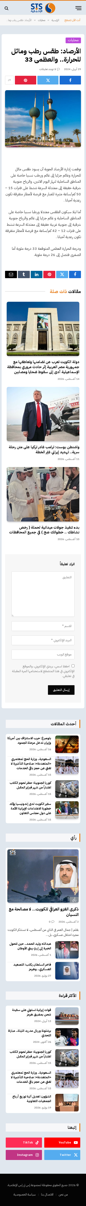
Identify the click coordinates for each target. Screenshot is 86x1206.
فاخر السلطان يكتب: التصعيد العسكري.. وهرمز (32, 967)
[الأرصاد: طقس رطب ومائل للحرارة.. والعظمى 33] (43, 118)
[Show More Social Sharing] (9, 80)
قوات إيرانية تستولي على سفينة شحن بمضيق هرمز (31, 1012)
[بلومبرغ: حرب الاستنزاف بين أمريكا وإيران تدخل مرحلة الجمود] (67, 744)
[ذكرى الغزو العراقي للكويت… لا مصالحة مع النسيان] (43, 876)
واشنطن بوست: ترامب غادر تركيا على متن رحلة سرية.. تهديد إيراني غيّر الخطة (44, 449)
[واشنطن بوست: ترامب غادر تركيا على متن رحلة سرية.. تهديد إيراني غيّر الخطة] (43, 414)
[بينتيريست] (25, 80)
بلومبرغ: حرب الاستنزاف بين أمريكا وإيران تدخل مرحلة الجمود (29, 740)
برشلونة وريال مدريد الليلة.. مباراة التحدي (29, 1033)
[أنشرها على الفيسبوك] (70, 80)
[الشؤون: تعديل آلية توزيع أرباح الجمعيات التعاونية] (67, 1102)
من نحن (63, 1194)
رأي (74, 899)
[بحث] (7, 8)
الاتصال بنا (47, 1194)
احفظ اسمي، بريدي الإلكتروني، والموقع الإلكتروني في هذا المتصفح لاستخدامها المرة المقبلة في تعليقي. (43, 671)
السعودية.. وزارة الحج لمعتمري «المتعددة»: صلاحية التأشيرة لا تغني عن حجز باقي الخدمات (31, 764)
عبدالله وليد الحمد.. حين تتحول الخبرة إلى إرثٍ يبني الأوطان (30, 946)
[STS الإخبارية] (43, 8)
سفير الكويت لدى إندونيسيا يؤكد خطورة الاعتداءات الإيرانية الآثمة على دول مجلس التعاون (30, 808)
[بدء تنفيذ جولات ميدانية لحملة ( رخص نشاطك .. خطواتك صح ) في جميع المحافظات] (43, 494)
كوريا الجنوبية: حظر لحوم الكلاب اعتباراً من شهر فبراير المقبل (30, 785)
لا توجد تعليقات (47, 69)
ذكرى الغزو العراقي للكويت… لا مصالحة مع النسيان (44, 912)
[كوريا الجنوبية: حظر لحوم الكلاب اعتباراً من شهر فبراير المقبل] (67, 789)
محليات (73, 40)
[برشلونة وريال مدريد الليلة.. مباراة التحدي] (67, 1037)
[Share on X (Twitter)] (48, 80)
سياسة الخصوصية (25, 1194)
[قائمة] (78, 8)
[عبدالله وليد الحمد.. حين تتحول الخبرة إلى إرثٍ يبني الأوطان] (67, 950)
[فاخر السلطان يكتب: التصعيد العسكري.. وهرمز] (67, 971)
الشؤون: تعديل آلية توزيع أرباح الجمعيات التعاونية (31, 1098)
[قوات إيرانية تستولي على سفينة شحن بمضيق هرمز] (67, 1016)
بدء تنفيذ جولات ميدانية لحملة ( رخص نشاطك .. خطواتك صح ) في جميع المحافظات (44, 530)
